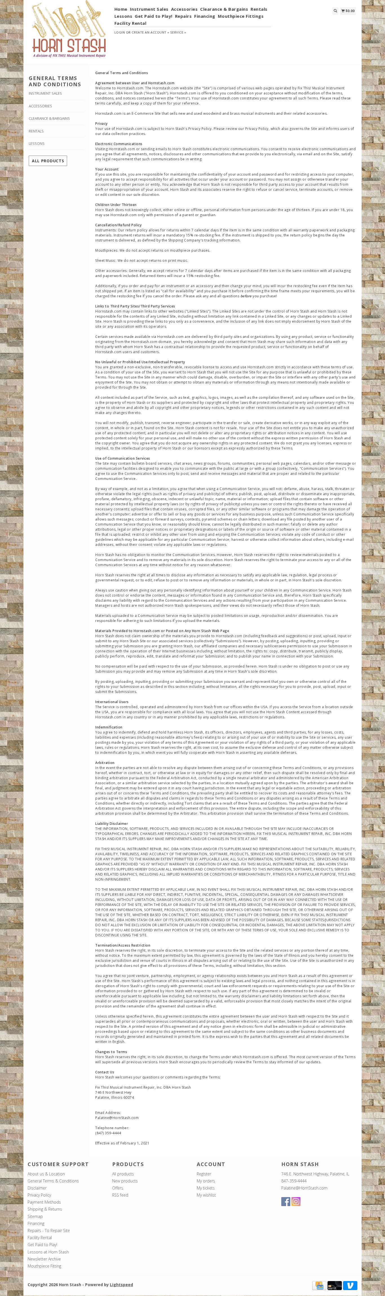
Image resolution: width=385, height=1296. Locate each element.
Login (119, 32)
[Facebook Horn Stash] (285, 1201)
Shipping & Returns (45, 1209)
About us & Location (46, 1174)
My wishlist (206, 1195)
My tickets (206, 1188)
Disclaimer (37, 1188)
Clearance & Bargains (224, 9)
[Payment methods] (319, 1285)
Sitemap (35, 1216)
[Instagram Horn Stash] (295, 1201)
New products (125, 1181)
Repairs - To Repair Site (49, 1230)
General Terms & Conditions (53, 1181)
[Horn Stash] (69, 32)
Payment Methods (44, 1202)
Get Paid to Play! (153, 16)
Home (120, 9)
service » (178, 32)
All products (48, 160)
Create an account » (150, 32)
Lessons (123, 16)
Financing (204, 16)
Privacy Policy (39, 1195)
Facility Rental (130, 23)
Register (204, 1174)
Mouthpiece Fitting (44, 1266)
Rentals (259, 9)
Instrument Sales (149, 9)
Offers (117, 1188)
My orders (206, 1181)
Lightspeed (121, 1284)
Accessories (184, 9)
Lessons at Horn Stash (48, 1252)
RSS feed (120, 1195)
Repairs (183, 16)
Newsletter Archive (44, 1259)
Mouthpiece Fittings (241, 16)
